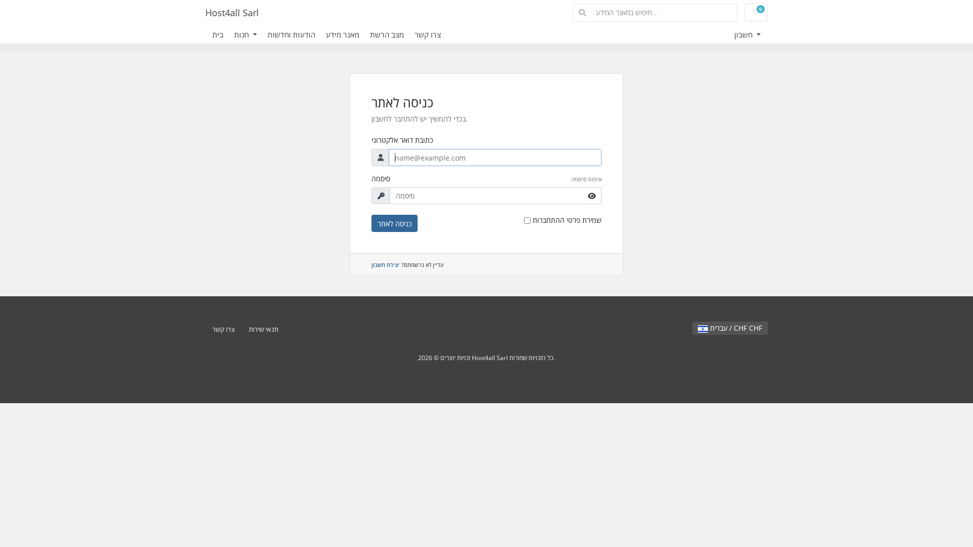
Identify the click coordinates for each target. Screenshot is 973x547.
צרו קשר (428, 34)
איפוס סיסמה (586, 179)
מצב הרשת (387, 34)
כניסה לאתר (395, 223)
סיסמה (380, 178)
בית (217, 34)
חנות (242, 34)
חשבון (744, 34)
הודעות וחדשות (291, 34)
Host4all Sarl (232, 13)
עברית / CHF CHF (735, 328)
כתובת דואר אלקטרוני (402, 140)
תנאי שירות (263, 329)
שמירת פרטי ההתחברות (567, 220)
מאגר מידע (342, 34)
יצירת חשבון (385, 264)
